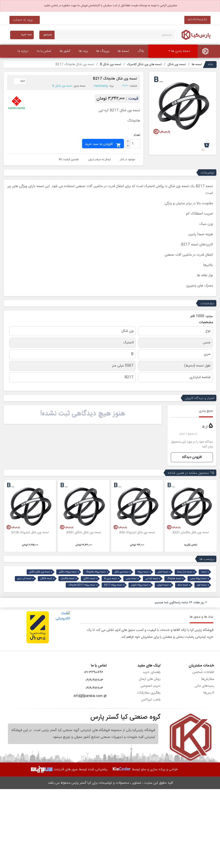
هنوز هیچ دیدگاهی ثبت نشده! (82, 413)
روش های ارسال (149, 679)
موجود (209, 316)
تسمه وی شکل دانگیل (39, 572)
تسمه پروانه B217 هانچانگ (81, 585)
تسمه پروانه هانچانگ (95, 572)
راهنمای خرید (151, 672)
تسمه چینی (131, 579)
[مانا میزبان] (41, 769)
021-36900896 (197, 20)
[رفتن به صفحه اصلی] (205, 51)
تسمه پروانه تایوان (139, 585)
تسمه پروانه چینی (198, 579)
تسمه (203, 572)
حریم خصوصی (150, 686)
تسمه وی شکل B (62, 86)
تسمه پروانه (143, 572)
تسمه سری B (110, 579)
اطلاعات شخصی (203, 672)
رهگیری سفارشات (148, 693)
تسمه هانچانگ (174, 579)
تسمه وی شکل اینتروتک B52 (137, 532)
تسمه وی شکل (121, 572)
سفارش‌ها (207, 679)
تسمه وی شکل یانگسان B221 (191, 532)
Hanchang (101, 86)
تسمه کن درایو (24, 579)
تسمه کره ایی (151, 579)
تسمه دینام (183, 585)
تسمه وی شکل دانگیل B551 (83, 532)
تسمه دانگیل (89, 579)
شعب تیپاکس (150, 699)
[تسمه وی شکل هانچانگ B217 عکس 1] (207, 145)
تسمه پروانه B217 (113, 585)
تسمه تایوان (163, 585)
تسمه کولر (201, 585)
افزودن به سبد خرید (103, 144)
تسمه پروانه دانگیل (67, 572)
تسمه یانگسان (67, 579)
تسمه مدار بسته (184, 572)
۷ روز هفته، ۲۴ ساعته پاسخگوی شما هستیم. (180, 602)
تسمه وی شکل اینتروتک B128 (30, 532)
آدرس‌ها (208, 693)
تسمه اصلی (162, 572)
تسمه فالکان (46, 579)
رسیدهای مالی (204, 686)
